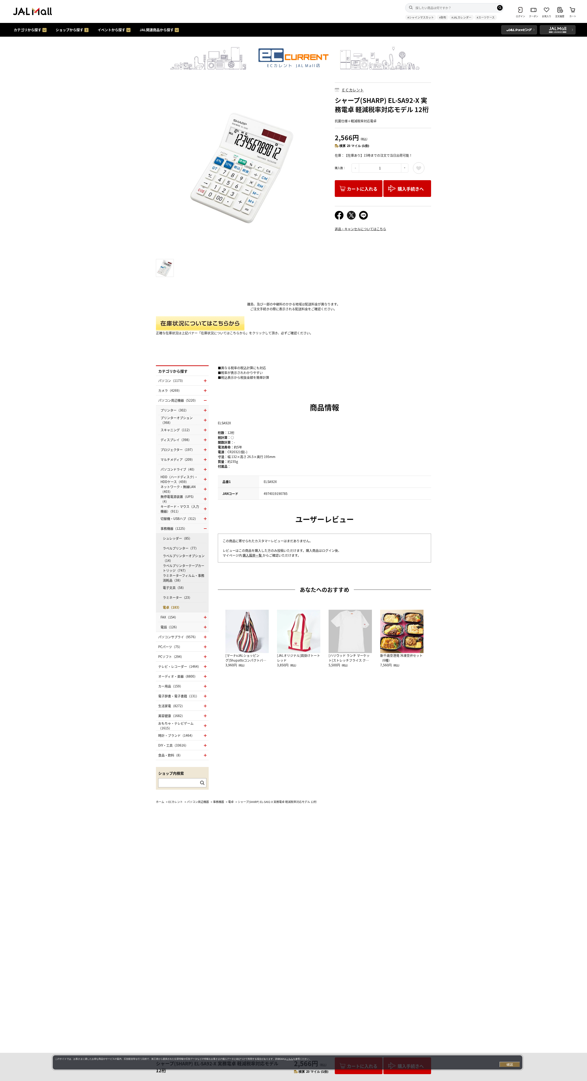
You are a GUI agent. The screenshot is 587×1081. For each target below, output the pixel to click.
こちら (289, 1059)
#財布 (442, 17)
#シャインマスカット (420, 17)
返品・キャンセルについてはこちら (360, 228)
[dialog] (287, 1062)
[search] (500, 8)
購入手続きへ (411, 189)
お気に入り (418, 168)
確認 (510, 1064)
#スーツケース (486, 17)
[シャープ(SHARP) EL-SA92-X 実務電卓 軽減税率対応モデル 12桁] (242, 168)
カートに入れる (362, 189)
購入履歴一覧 (253, 555)
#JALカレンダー (461, 17)
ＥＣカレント (353, 90)
